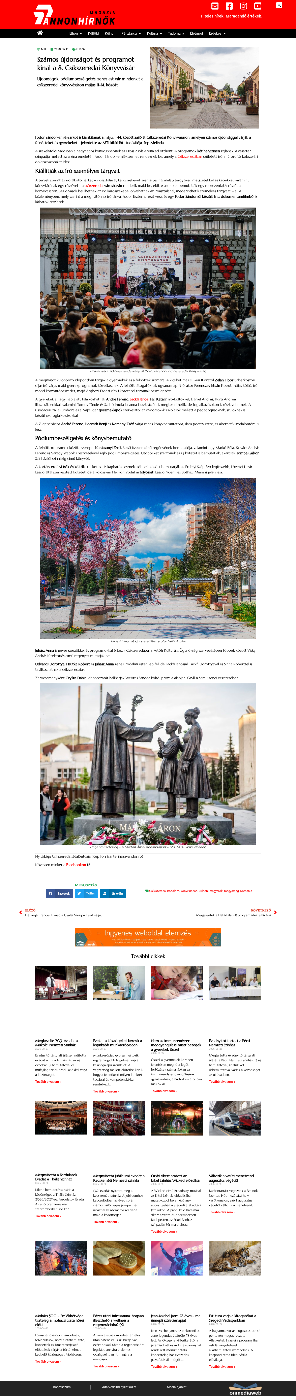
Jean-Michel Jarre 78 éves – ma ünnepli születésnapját (175, 1318)
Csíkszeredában (190, 156)
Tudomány (176, 33)
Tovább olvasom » (48, 1082)
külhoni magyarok (211, 891)
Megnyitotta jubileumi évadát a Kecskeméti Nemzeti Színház (119, 1178)
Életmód (196, 33)
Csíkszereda (157, 891)
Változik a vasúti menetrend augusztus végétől (231, 1178)
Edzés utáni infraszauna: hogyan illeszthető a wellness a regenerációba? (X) (118, 1320)
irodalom (173, 891)
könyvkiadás (189, 891)
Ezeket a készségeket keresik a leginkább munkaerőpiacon (117, 1042)
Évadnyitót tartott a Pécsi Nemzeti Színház (229, 1042)
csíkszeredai (94, 185)
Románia (246, 891)
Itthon (73, 33)
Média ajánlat (176, 1387)
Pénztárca (129, 33)
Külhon (110, 33)
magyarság (231, 891)
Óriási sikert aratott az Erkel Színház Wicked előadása (175, 1178)
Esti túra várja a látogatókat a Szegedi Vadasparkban (232, 1318)
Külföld (93, 33)
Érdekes (215, 33)
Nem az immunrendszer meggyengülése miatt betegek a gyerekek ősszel (176, 1044)
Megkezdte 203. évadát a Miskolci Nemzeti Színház (56, 1042)
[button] (279, 5)
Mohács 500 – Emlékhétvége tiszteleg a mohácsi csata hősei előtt (59, 1320)
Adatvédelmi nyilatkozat (119, 1387)
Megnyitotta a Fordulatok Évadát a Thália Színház (56, 1176)
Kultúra (152, 33)
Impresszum (62, 1387)
